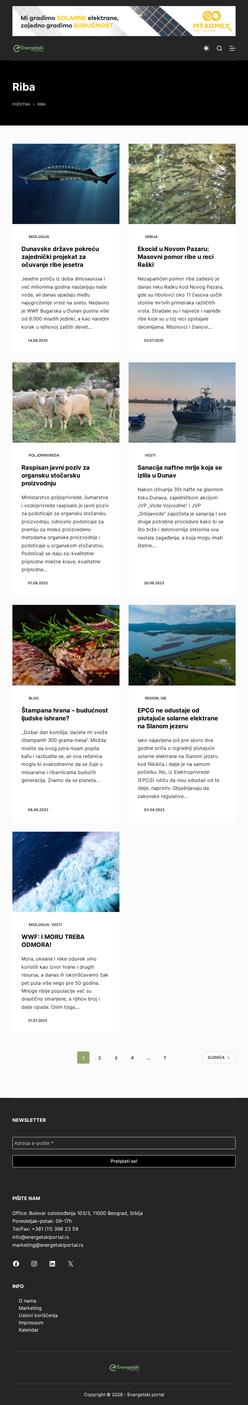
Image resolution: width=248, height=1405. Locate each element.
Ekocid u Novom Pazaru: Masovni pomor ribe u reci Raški (176, 256)
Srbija (151, 236)
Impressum (31, 1322)
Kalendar (29, 1330)
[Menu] (233, 48)
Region (151, 698)
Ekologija (39, 236)
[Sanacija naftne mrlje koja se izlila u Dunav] (182, 402)
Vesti (150, 455)
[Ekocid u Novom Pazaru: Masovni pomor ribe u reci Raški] (182, 184)
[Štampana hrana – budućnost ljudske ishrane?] (65, 645)
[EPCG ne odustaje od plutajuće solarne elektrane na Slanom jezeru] (182, 645)
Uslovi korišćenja (38, 1315)
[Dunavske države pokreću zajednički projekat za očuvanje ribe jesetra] (65, 184)
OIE (163, 698)
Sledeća (216, 1057)
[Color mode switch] (206, 48)
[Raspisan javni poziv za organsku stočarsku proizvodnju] (65, 402)
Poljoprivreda (44, 455)
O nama (27, 1301)
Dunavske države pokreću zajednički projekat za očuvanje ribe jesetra (60, 256)
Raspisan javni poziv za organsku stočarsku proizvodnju (55, 475)
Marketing (30, 1308)
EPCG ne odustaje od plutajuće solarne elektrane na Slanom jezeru (178, 718)
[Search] (219, 48)
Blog (34, 698)
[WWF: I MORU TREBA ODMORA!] (65, 872)
